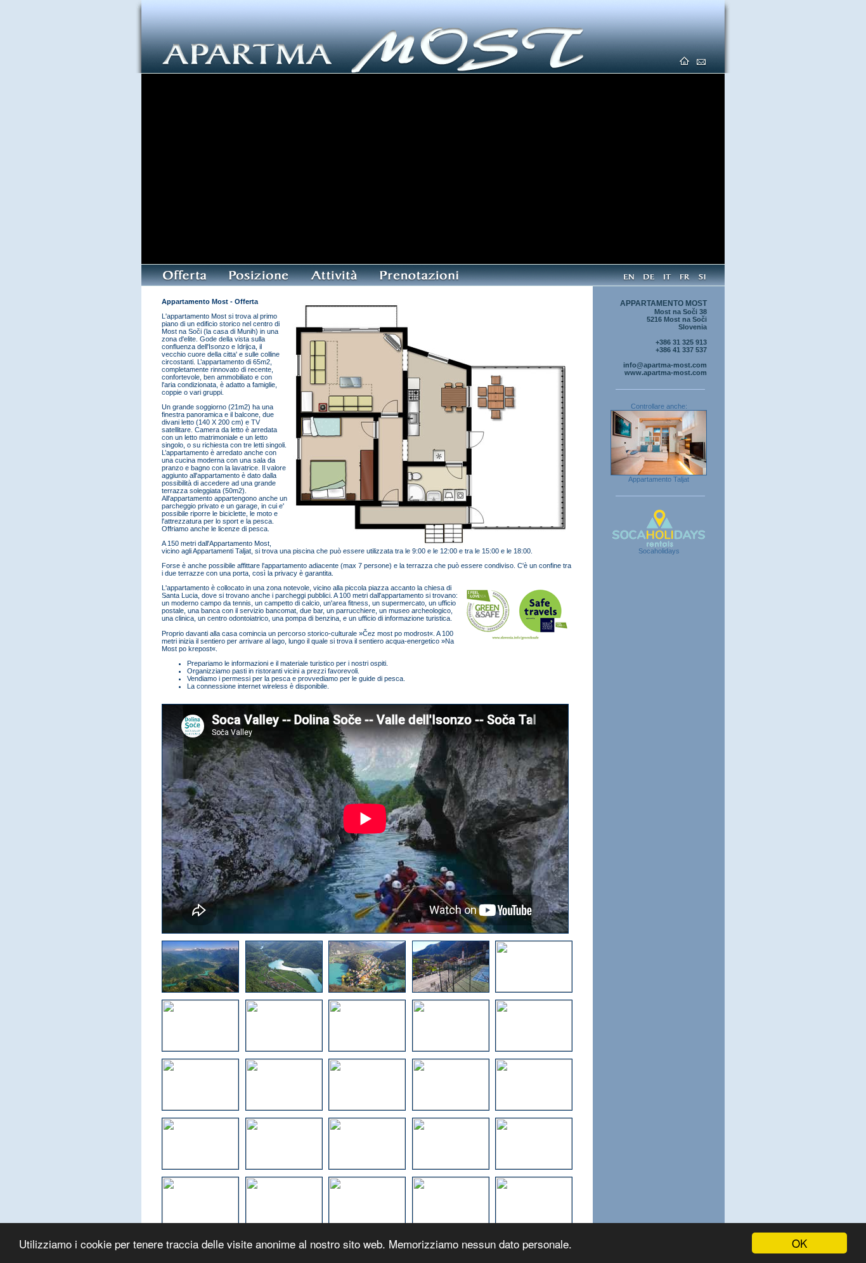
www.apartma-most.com (665, 372)
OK (799, 1243)
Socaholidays (659, 551)
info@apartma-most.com (665, 365)
